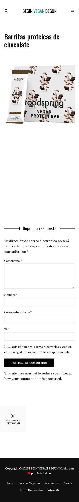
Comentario (13, 261)
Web (7, 329)
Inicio (10, 483)
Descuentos (52, 483)
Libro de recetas (31, 490)
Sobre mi (53, 490)
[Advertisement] (39, 174)
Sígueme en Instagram (13, 422)
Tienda (67, 483)
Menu (72, 11)
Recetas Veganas (29, 483)
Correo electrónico (18, 312)
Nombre (10, 295)
